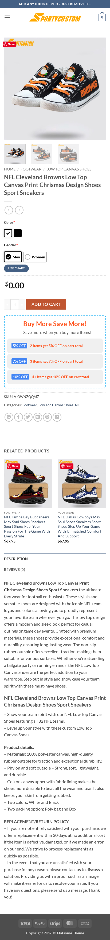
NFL (78, 405)
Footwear (31, 169)
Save (11, 44)
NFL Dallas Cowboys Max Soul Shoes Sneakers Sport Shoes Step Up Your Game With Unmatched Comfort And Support (79, 526)
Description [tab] (16, 559)
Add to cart (46, 304)
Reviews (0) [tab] (14, 569)
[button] (7, 17)
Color (9, 222)
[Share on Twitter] (28, 417)
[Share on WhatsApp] (9, 417)
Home (9, 169)
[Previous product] (19, 210)
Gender (11, 245)
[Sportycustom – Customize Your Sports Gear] (55, 17)
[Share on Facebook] (18, 417)
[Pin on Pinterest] (47, 417)
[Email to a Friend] (37, 417)
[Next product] (9, 210)
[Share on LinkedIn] (57, 417)
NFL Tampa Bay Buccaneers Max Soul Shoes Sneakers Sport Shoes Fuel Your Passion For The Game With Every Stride (27, 526)
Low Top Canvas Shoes (68, 169)
